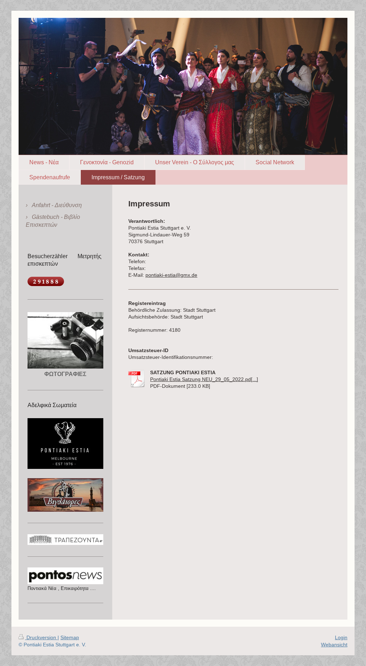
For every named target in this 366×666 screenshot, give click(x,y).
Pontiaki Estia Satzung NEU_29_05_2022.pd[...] (204, 379)
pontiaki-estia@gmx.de (171, 275)
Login (341, 637)
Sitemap (69, 637)
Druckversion (41, 637)
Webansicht (334, 644)
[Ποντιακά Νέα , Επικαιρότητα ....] (65, 575)
